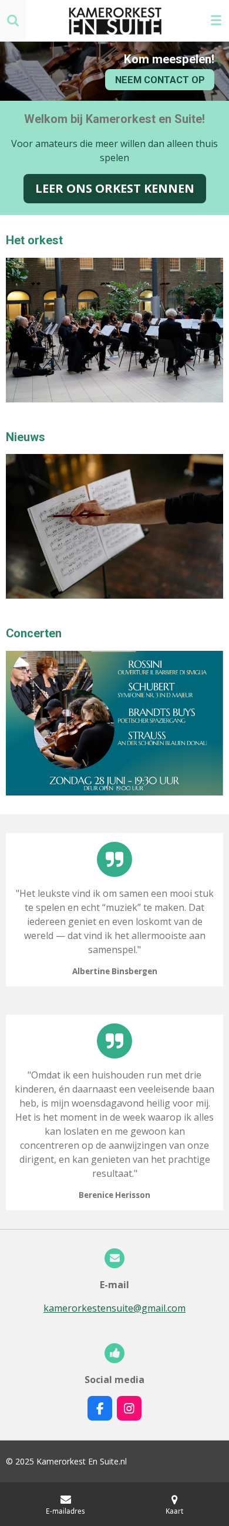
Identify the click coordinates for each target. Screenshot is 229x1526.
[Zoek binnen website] (13, 20)
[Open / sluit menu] (216, 20)
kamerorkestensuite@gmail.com (114, 1308)
